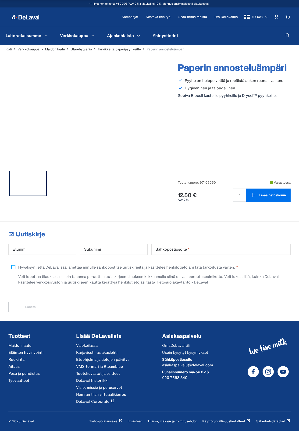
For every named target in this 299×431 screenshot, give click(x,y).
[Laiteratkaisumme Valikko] (46, 35)
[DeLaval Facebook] (253, 371)
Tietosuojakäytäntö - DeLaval (182, 282)
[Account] (276, 16)
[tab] (28, 183)
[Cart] (287, 16)
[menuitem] (27, 35)
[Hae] (287, 35)
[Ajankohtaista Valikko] (138, 35)
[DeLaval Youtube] (283, 371)
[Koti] (25, 16)
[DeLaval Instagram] (268, 371)
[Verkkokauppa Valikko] (93, 35)
